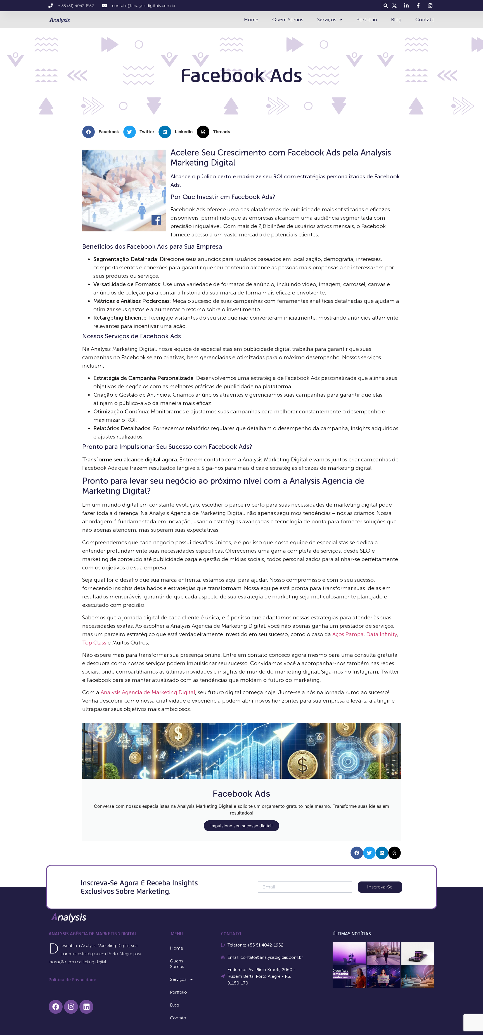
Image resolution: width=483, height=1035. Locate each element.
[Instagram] (71, 1007)
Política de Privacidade (72, 979)
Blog (396, 19)
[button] (385, 5)
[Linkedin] (86, 1007)
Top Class (94, 642)
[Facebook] (56, 1007)
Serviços (326, 19)
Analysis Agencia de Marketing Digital (148, 692)
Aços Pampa (348, 634)
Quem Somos (287, 19)
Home (251, 19)
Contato (425, 19)
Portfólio (366, 19)
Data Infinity (381, 634)
